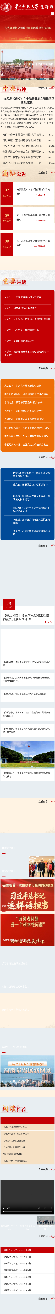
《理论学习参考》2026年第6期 (17, 1242)
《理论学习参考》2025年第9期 (17, 1283)
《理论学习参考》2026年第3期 (17, 1263)
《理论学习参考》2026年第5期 (17, 1249)
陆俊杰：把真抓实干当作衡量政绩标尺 (31, 549)
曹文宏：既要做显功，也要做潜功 (30, 501)
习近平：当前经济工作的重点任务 (21, 340)
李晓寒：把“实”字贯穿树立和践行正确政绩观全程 (31, 526)
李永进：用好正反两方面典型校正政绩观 (31, 537)
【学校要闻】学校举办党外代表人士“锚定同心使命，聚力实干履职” (27, 717)
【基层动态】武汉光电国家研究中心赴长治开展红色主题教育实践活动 (26, 666)
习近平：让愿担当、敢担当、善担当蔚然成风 (27, 329)
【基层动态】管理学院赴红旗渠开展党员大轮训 (24, 680)
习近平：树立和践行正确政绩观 (20, 318)
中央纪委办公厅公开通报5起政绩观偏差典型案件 (23, 156)
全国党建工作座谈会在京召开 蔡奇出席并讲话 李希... (23, 161)
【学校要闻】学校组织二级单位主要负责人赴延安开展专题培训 (26, 701)
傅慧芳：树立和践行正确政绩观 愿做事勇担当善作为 (32, 491)
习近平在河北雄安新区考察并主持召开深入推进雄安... (23, 173)
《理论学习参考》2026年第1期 (17, 1276)
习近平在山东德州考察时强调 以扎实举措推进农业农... (23, 150)
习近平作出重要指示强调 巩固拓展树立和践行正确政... (23, 145)
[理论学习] (27, 11)
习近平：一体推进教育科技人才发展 (22, 307)
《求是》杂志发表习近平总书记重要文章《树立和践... (23, 167)
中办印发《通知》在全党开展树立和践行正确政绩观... (27, 110)
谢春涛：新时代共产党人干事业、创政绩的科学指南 (31, 514)
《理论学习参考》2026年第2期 (17, 1269)
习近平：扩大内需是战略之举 (19, 351)
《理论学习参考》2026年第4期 (17, 1256)
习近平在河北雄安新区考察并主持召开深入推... (26, 79)
